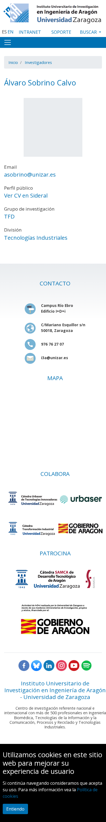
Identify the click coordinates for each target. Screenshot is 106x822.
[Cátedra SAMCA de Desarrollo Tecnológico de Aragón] (55, 579)
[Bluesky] (36, 664)
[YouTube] (73, 664)
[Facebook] (23, 664)
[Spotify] (86, 664)
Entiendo (15, 809)
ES (4, 32)
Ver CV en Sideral (26, 195)
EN (11, 32)
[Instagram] (61, 664)
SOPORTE (61, 32)
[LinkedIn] (48, 664)
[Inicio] (53, 12)
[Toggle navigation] (7, 42)
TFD (9, 216)
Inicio (13, 62)
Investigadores (38, 62)
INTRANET (30, 32)
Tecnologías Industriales (35, 237)
